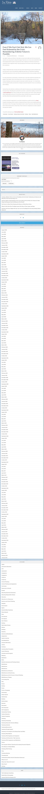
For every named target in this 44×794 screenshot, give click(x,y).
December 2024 (5, 273)
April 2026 (4, 238)
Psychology (4, 692)
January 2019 (4, 427)
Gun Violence (4, 620)
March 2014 (4, 553)
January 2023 (4, 323)
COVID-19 (4, 577)
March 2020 (4, 397)
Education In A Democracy (7, 599)
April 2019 (4, 420)
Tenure (3, 742)
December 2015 (5, 507)
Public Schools (5, 694)
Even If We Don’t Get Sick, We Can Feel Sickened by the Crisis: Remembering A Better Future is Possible (17, 50)
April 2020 (4, 394)
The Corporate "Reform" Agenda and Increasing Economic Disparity (16, 744)
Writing (3, 766)
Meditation (4, 657)
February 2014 (5, 555)
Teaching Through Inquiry (7, 729)
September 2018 (5, 436)
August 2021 (4, 360)
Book (27, 8)
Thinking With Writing (7, 748)
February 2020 (5, 399)
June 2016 (4, 494)
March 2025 (4, 266)
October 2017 (4, 459)
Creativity (4, 579)
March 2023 (4, 318)
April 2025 (4, 264)
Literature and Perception (7, 653)
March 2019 (4, 423)
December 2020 (5, 377)
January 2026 (4, 245)
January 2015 (4, 531)
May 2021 (4, 366)
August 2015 (4, 516)
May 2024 (4, 288)
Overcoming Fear (5, 679)
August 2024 (4, 282)
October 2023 (4, 303)
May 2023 (4, 314)
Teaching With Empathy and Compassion (10, 735)
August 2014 (4, 542)
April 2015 (4, 525)
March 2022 (4, 344)
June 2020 (4, 390)
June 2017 (4, 468)
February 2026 (5, 242)
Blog (32, 8)
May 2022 (4, 340)
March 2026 (4, 240)
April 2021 (4, 368)
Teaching (4, 718)
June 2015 (4, 520)
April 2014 (4, 551)
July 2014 (4, 544)
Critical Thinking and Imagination (9, 583)
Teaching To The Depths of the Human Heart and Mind (13, 731)
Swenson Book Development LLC (9, 777)
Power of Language (6, 690)
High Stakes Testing (6, 625)
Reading (3, 698)
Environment (4, 605)
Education (4, 597)
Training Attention (6, 753)
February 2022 (5, 347)
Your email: (4, 179)
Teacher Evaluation (6, 716)
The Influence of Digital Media (8, 746)
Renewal (3, 703)
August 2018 (4, 438)
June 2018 (4, 442)
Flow (3, 614)
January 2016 (4, 505)
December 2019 (5, 403)
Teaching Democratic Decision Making (10, 722)
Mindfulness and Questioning (8, 672)
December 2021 (5, 351)
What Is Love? (5, 759)
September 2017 (5, 462)
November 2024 (5, 275)
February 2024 (5, 295)
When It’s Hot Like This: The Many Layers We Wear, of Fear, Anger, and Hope (18, 206)
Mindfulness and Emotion (7, 670)
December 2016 (5, 481)
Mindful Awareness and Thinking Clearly (11, 662)
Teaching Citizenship (6, 720)
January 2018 (4, 453)
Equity (3, 607)
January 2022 (4, 349)
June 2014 (4, 546)
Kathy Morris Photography (7, 775)
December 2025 (5, 247)
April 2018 (4, 446)
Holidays (3, 629)
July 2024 (4, 284)
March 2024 (4, 292)
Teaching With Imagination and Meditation (11, 740)
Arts (2, 568)
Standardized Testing (6, 711)
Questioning (4, 696)
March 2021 (4, 371)
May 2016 (4, 496)
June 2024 (4, 286)
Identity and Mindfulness (7, 633)
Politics (3, 685)
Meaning (3, 655)
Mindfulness (14, 55)
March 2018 (4, 449)
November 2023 (5, 301)
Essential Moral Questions (7, 609)
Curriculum (4, 586)
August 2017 (4, 464)
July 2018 (4, 440)
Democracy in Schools (6, 588)
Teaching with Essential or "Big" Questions (11, 738)
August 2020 (4, 386)
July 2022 (4, 336)
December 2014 (5, 533)
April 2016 (4, 499)
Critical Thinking (5, 581)
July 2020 (4, 388)
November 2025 (5, 249)
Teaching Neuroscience (7, 727)
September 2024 (5, 279)
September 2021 (5, 358)
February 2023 (5, 321)
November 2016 (5, 483)
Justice (3, 644)
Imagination (4, 636)
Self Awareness (5, 707)
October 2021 (4, 355)
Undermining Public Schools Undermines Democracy (13, 757)
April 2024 (4, 290)
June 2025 (4, 260)
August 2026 (4, 230)
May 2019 (4, 418)
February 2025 (5, 269)
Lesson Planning (5, 651)
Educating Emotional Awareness (9, 592)
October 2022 (4, 329)
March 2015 (4, 527)
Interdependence (5, 640)
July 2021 (4, 362)
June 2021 (4, 364)
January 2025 (4, 271)
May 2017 (4, 470)
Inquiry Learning (5, 638)
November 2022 (5, 327)
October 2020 (4, 381)
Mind (3, 659)
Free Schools (4, 616)
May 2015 (4, 522)
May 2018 (4, 444)
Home (16, 8)
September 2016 (5, 488)
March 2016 (4, 501)
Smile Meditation (35, 114)
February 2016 (5, 503)
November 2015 (5, 509)
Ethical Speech (5, 612)
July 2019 (4, 414)
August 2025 (4, 256)
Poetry (3, 683)
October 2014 (4, 538)
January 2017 (4, 479)
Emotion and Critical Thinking (8, 601)
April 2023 (4, 316)
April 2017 (4, 473)
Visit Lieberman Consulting (7, 773)
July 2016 (4, 492)
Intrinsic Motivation (6, 642)
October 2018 (4, 433)
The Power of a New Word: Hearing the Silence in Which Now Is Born (16, 204)
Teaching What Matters (7, 733)
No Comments (21, 55)
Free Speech (4, 618)
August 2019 (4, 412)
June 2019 (4, 416)
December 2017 (5, 455)
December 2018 (5, 429)
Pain (3, 681)
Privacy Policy (19, 788)
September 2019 (5, 410)
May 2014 (4, 548)
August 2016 (4, 490)
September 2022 (5, 331)
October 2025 (4, 251)
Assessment (4, 570)
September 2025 (5, 253)
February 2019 (5, 425)
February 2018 (5, 451)
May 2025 (4, 262)
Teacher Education (6, 714)
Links (36, 8)
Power (3, 688)
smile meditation (7, 92)
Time (3, 751)
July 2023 (4, 310)
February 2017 (5, 477)
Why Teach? (4, 764)
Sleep (30, 114)
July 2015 (4, 518)
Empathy (3, 603)
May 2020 (4, 392)
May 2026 (4, 236)
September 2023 (5, 305)
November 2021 (5, 353)
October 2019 (4, 407)
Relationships (5, 701)
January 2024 (4, 297)
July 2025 (4, 258)
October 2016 (4, 486)
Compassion (9, 55)
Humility (4, 631)
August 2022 (4, 334)
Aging (3, 564)
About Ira (21, 8)
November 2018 (5, 431)
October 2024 (4, 277)
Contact (40, 8)
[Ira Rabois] (9, 2)
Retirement (4, 705)
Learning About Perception (7, 649)
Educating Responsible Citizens (8, 594)
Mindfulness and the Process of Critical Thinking (12, 675)
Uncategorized (5, 755)
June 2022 (4, 338)
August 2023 (4, 308)
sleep (37, 100)
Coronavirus (5, 114)
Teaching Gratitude (6, 724)
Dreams (3, 590)
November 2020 (5, 379)
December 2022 (5, 325)
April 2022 (4, 342)
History (3, 627)
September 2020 (5, 384)
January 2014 (4, 557)
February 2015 (5, 529)
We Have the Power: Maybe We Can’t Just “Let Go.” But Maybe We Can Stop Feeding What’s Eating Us (21, 209)
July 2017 (4, 466)
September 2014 (5, 540)
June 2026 (4, 234)
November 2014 (5, 535)
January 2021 (4, 375)
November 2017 (5, 457)
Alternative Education (6, 566)
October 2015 (4, 512)
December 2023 (5, 299)
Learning (4, 646)
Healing (26, 114)
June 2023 (4, 312)
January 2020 (4, 401)
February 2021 (5, 373)
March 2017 (4, 475)
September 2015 (5, 514)
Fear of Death (10, 114)
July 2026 (4, 232)
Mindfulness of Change (7, 677)
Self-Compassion (5, 709)
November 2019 (5, 405)
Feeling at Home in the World (19, 114)
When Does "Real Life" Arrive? (8, 761)
